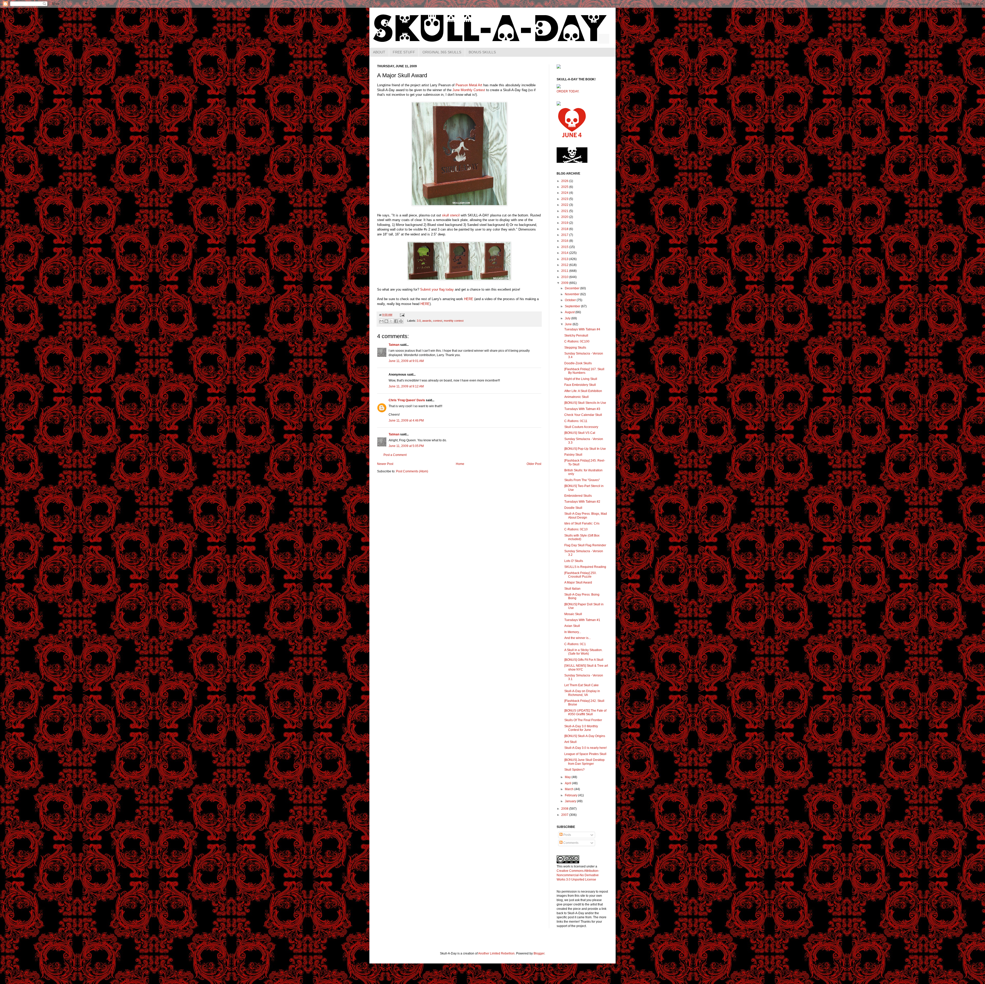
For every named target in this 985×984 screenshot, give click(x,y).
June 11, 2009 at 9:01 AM (406, 361)
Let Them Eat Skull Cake (581, 685)
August (570, 312)
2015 (565, 247)
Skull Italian (572, 588)
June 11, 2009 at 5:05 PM (406, 446)
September (573, 306)
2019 (565, 223)
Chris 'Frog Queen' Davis (407, 400)
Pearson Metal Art (469, 85)
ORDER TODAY (567, 91)
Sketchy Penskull (576, 335)
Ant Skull (570, 742)
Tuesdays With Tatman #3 (582, 409)
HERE (468, 299)
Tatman (394, 345)
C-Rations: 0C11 (575, 421)
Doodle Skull (573, 508)
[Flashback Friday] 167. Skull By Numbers (584, 371)
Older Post (534, 464)
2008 (565, 808)
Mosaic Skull (573, 614)
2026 (565, 181)
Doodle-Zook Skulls (578, 363)
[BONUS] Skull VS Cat (579, 433)
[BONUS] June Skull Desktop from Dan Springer (584, 761)
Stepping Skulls (575, 347)
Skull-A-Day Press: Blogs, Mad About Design (585, 515)
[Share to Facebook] (396, 321)
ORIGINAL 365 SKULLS (441, 52)
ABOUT (379, 52)
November (572, 294)
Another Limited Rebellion (496, 953)
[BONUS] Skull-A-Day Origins (584, 736)
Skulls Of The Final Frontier (583, 720)
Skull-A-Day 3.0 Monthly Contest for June (581, 728)
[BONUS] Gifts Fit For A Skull (583, 660)
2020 (565, 217)
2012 (565, 265)
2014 (565, 253)
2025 (565, 187)
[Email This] (381, 321)
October (571, 300)
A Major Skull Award (578, 582)
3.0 (419, 320)
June (569, 324)
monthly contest (454, 320)
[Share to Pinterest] (400, 321)
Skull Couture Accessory (581, 427)
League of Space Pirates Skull (585, 754)
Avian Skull (572, 626)
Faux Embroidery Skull (580, 385)
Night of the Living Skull (580, 379)
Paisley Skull (573, 454)
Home (460, 464)
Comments (570, 843)
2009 (565, 283)
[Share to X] (391, 321)
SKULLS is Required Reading (585, 567)
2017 (565, 235)
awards (426, 320)
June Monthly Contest (468, 90)
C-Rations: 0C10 (576, 529)
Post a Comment (395, 455)
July (568, 318)
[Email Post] (402, 314)
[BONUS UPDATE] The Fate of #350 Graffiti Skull (585, 712)
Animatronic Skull (576, 397)
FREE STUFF (404, 52)
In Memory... (572, 632)
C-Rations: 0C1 (575, 644)
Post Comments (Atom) (412, 471)
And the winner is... (577, 638)
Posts (567, 835)
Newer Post (385, 464)
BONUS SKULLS (482, 52)
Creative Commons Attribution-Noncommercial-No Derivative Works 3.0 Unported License (578, 875)
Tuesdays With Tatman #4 (582, 329)
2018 (565, 229)
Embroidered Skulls (578, 496)
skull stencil (451, 215)
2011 (565, 271)
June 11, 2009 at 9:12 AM (406, 386)
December (572, 288)
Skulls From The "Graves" (582, 480)
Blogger (539, 953)
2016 (565, 241)
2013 (565, 259)
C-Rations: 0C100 (576, 341)
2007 (565, 815)
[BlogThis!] (386, 321)
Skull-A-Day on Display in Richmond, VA (582, 692)
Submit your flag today (437, 289)
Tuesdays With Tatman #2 (582, 501)
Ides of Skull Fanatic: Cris (581, 523)
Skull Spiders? (574, 769)
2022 (565, 205)
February (571, 795)
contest (437, 320)
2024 (565, 193)
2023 (565, 199)
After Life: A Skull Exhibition (583, 391)
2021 (565, 211)
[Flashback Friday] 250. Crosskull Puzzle (580, 574)
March (569, 789)
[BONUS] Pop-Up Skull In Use (585, 449)
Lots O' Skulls (573, 561)
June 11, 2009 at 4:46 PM (406, 420)
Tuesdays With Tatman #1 (582, 620)
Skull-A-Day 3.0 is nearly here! (585, 748)
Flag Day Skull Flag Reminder (585, 545)
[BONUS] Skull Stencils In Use (585, 403)
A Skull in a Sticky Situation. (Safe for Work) (583, 651)
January (571, 801)
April (568, 783)
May (568, 777)
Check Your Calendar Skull (583, 415)
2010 (565, 277)
